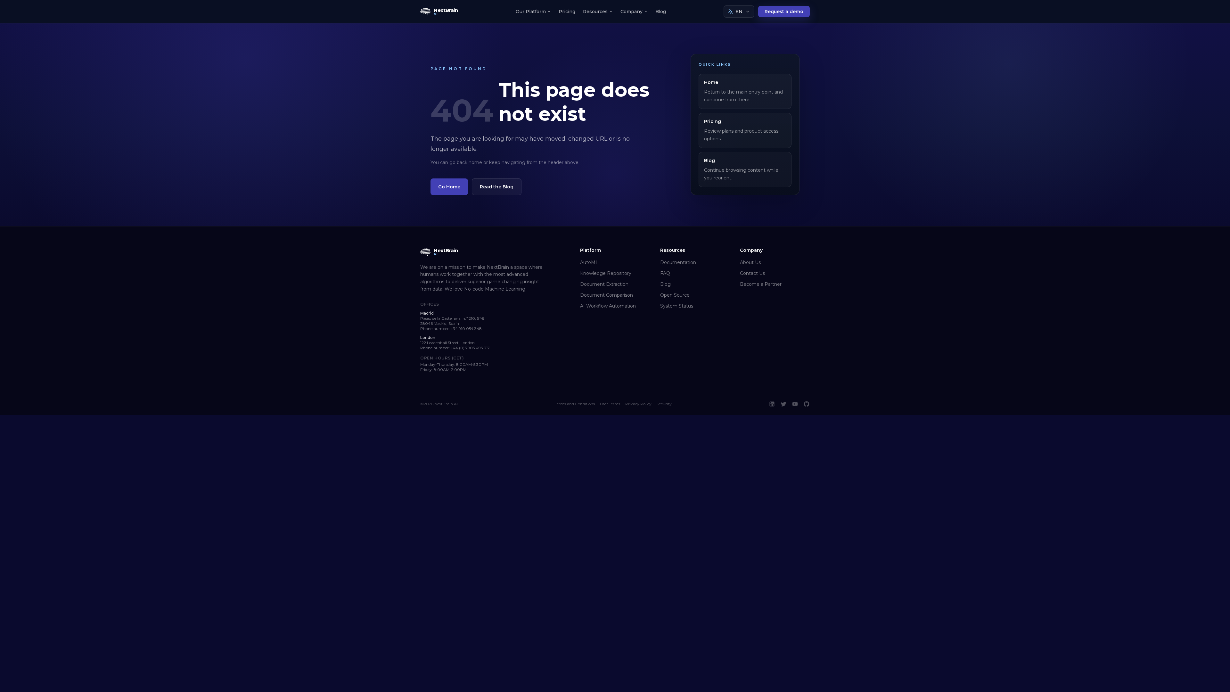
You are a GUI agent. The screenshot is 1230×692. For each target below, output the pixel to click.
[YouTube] (795, 404)
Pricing (567, 11)
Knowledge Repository (605, 273)
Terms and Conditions (575, 403)
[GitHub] (806, 404)
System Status (676, 306)
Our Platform (531, 11)
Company (631, 11)
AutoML (589, 262)
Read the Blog (496, 187)
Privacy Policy (638, 403)
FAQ (665, 273)
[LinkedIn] (772, 404)
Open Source (675, 295)
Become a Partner (761, 284)
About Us (750, 262)
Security (664, 403)
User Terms (610, 403)
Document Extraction (604, 284)
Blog (660, 11)
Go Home (449, 187)
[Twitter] (783, 404)
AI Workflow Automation (608, 306)
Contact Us (752, 273)
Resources (595, 11)
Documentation (678, 262)
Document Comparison (606, 295)
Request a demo (784, 11)
